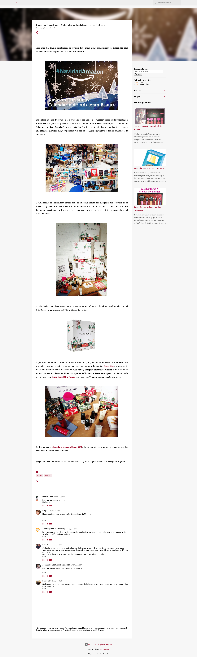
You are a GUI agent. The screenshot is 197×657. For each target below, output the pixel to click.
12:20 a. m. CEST (57, 545)
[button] (37, 32)
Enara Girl (46, 581)
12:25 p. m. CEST (71, 529)
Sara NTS (46, 545)
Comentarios (143, 84)
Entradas (141, 82)
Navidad (48, 475)
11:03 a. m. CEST (76, 565)
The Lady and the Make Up (54, 529)
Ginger (45, 511)
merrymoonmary (104, 649)
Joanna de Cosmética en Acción (56, 565)
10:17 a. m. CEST (59, 497)
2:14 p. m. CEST (57, 581)
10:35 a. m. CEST (54, 511)
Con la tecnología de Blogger (100, 644)
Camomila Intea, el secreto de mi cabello (149, 168)
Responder (47, 506)
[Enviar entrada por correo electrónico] (37, 473)
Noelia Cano (47, 497)
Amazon (39, 475)
